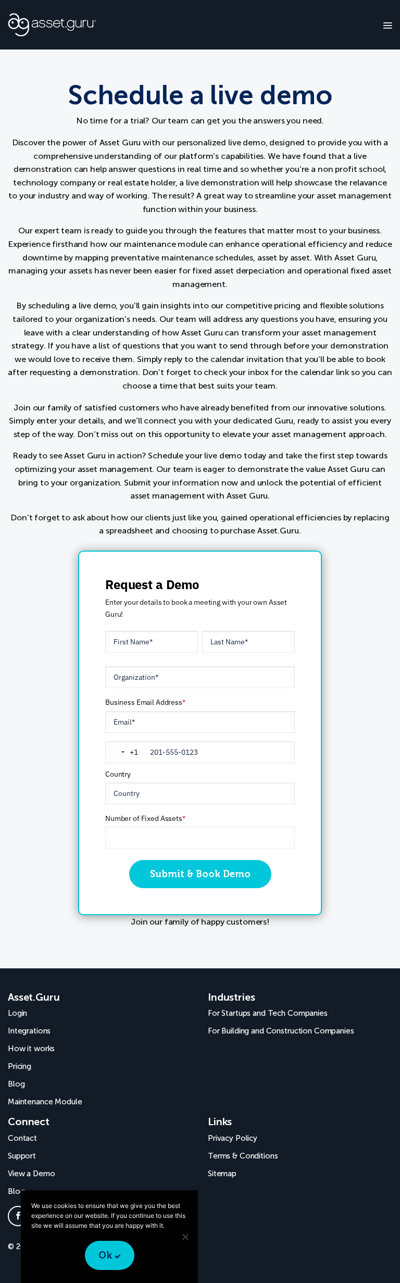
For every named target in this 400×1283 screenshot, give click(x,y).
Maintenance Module (45, 1101)
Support (22, 1156)
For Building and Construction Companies (281, 1031)
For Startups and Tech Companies (268, 1013)
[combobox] (122, 752)
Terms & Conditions (243, 1156)
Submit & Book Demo (200, 874)
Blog (16, 1084)
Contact (22, 1138)
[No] (185, 1236)
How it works (31, 1048)
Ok (105, 1255)
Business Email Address (145, 702)
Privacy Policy (232, 1138)
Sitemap (222, 1173)
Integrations (29, 1031)
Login (17, 1013)
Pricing (19, 1066)
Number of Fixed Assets (145, 818)
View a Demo (31, 1173)
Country (118, 774)
